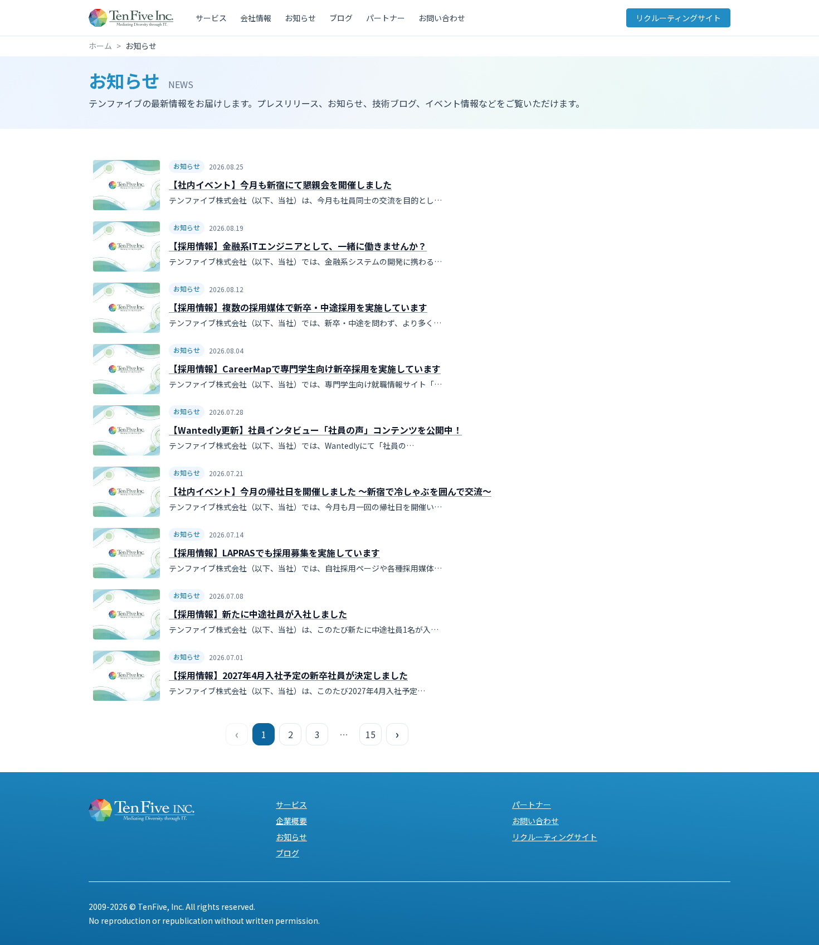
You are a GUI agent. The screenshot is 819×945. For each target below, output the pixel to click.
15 (370, 734)
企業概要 (291, 820)
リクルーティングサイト (678, 17)
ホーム (100, 45)
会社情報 (255, 17)
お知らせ (300, 17)
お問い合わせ (441, 17)
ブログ (341, 17)
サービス (211, 17)
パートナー (385, 17)
